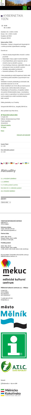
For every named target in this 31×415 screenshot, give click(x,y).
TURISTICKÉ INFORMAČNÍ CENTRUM (11, 221)
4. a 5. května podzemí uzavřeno (9, 185)
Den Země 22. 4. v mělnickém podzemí (11, 188)
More (2, 130)
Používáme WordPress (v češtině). (8, 402)
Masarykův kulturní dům (10, 115)
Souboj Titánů (4, 145)
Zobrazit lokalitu (6, 125)
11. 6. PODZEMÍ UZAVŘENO (8, 178)
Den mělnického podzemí (7, 150)
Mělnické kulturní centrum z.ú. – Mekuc (14, 288)
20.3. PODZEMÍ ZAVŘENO (8, 191)
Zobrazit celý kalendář (23, 135)
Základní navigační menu (29, 8)
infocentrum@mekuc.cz (9, 230)
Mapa (3, 127)
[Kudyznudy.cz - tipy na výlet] (9, 383)
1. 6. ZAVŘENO (5, 181)
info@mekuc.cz (5, 300)
